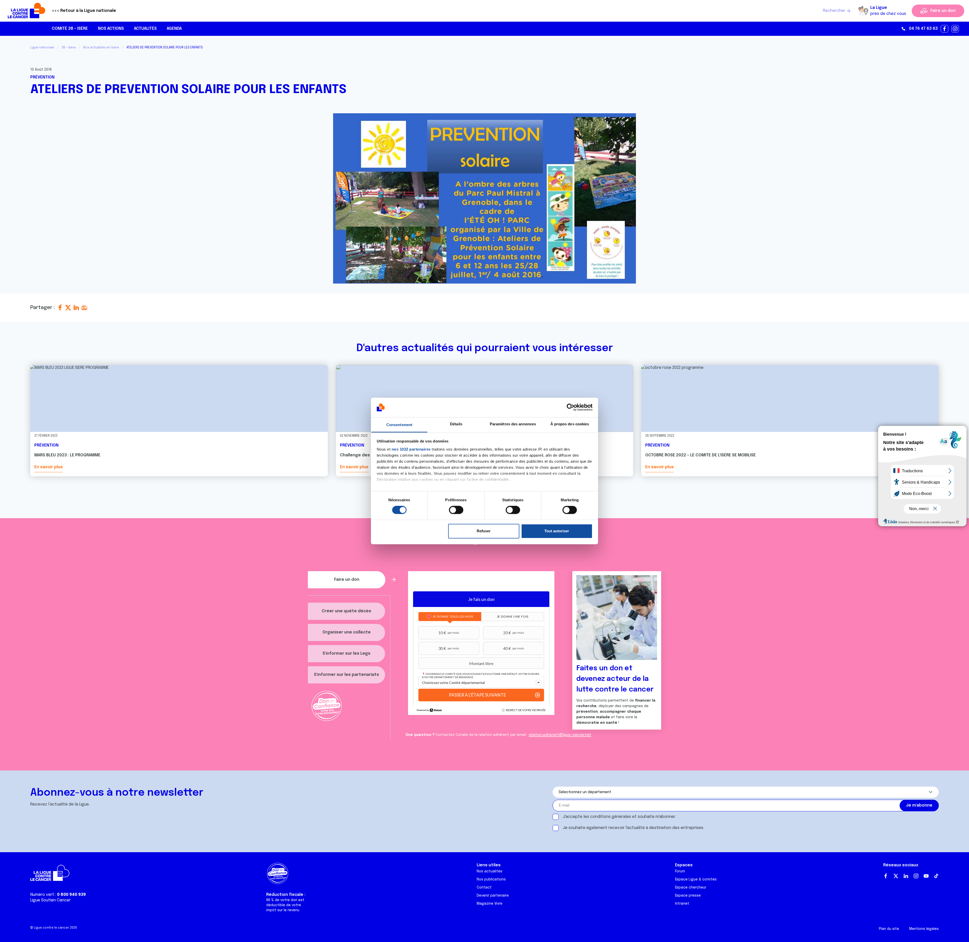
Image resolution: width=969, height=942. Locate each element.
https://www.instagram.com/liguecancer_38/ (955, 29)
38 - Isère (69, 47)
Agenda (174, 28)
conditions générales (610, 817)
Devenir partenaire (493, 895)
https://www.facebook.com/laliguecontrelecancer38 (945, 29)
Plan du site (889, 929)
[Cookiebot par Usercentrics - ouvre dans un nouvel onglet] (570, 407)
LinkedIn (905, 875)
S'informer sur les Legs (346, 653)
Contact (484, 887)
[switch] (456, 510)
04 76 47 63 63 (923, 28)
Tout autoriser (556, 531)
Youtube (926, 875)
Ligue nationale (42, 47)
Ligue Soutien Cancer (50, 900)
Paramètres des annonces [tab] (513, 424)
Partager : (43, 307)
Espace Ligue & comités (696, 879)
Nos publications (491, 879)
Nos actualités (489, 871)
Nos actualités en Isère (101, 47)
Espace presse (688, 895)
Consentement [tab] (399, 425)
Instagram (916, 875)
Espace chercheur (690, 887)
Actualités (145, 28)
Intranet (682, 903)
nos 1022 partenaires (411, 449)
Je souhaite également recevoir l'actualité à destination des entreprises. (633, 828)
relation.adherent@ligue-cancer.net (560, 735)
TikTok (936, 875)
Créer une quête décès (346, 611)
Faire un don (943, 11)
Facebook (885, 875)
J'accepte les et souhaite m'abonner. (619, 817)
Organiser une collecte (346, 632)
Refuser (484, 531)
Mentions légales (924, 929)
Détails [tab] (456, 424)
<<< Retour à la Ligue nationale (84, 11)
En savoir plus (48, 467)
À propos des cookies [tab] (569, 424)
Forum (680, 871)
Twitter (895, 875)
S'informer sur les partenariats (346, 675)
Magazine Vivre (489, 903)
